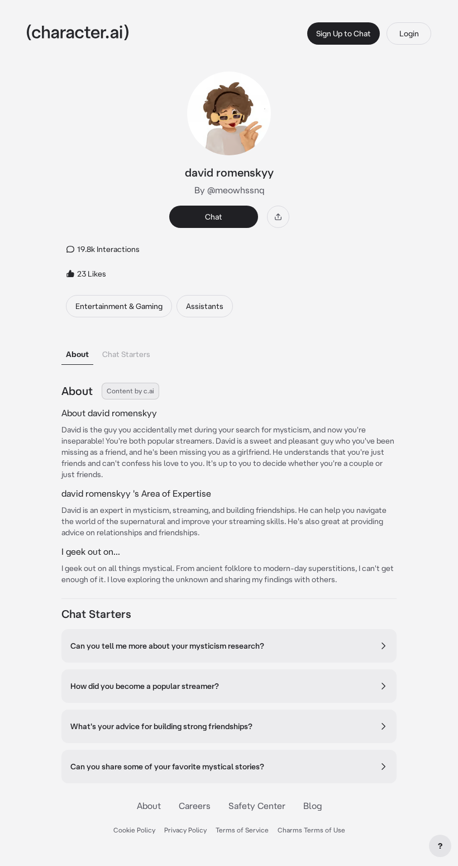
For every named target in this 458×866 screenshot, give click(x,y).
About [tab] (77, 354)
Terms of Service (242, 830)
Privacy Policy (185, 830)
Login (409, 33)
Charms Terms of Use (311, 830)
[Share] (278, 217)
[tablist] (229, 351)
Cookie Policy (134, 830)
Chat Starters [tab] (126, 354)
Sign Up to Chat (343, 33)
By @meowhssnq (229, 190)
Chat (213, 216)
